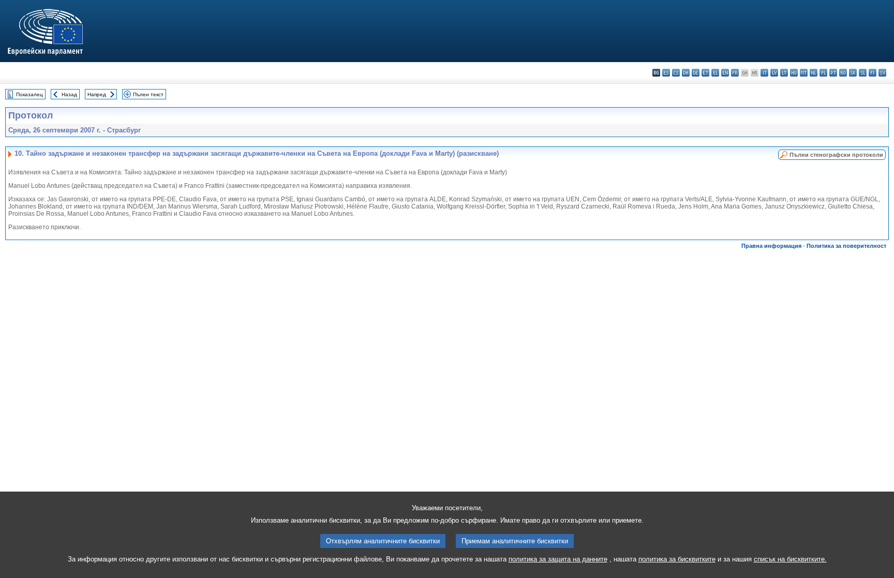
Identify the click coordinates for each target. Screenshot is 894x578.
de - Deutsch (695, 73)
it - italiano (764, 73)
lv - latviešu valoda (774, 73)
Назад (69, 94)
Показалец (29, 94)
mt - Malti (804, 73)
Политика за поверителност (846, 246)
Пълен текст (148, 94)
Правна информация (771, 246)
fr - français (735, 73)
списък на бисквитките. (790, 559)
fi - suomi (872, 73)
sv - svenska (882, 73)
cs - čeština (676, 73)
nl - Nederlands (813, 73)
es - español (666, 73)
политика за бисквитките (677, 559)
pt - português (833, 73)
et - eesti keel (705, 73)
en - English (725, 73)
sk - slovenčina (853, 73)
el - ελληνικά (715, 73)
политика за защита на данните (558, 559)
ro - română (843, 73)
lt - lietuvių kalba (784, 73)
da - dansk (686, 73)
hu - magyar (794, 73)
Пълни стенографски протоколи (836, 155)
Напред (96, 94)
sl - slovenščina (863, 73)
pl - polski (823, 73)
